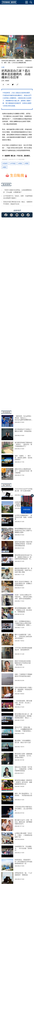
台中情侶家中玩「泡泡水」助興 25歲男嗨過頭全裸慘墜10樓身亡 (17, 197)
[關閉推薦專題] (32, 495)
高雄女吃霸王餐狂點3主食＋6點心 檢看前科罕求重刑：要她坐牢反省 (17, 203)
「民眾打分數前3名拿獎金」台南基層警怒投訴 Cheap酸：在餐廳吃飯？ (17, 191)
